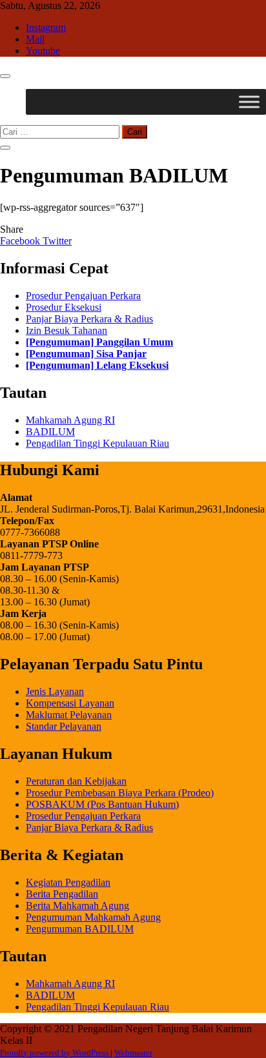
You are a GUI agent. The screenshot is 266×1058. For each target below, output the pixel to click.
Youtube (43, 50)
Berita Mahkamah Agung (77, 905)
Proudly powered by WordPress (55, 1052)
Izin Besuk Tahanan (66, 330)
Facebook (21, 240)
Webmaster (133, 1052)
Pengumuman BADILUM (80, 928)
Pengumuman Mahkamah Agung (93, 917)
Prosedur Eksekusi (63, 307)
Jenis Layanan (55, 691)
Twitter (57, 240)
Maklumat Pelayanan (69, 714)
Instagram (46, 27)
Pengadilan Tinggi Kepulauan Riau (97, 443)
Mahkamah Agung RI (70, 420)
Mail (35, 39)
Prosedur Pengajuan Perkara (83, 295)
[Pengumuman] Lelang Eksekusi (97, 365)
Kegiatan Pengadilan (68, 882)
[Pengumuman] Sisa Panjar (86, 353)
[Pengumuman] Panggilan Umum (99, 342)
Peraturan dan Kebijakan (76, 781)
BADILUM (50, 431)
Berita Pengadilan (62, 893)
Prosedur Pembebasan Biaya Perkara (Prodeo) (120, 792)
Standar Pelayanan (63, 726)
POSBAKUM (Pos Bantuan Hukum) (102, 804)
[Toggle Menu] (249, 101)
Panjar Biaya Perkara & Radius (89, 318)
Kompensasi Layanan (70, 703)
